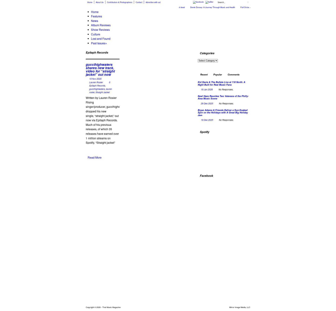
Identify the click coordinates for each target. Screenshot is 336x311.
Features (96, 16)
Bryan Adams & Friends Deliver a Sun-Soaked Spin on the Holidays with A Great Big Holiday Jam (223, 112)
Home (89, 2)
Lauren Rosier (96, 82)
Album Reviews (101, 25)
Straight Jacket (103, 92)
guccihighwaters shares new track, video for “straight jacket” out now (100, 69)
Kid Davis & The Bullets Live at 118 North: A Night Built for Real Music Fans (221, 83)
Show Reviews (100, 30)
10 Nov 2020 (95, 78)
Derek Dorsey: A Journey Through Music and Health (208, 7)
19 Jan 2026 (207, 89)
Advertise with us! (153, 2)
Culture (95, 34)
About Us (100, 2)
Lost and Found (100, 39)
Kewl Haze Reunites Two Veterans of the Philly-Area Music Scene (223, 97)
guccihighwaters (97, 88)
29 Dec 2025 (207, 103)
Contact (139, 2)
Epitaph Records (97, 85)
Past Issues (99, 43)
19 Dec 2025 (207, 119)
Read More (95, 157)
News (94, 21)
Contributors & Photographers (119, 2)
